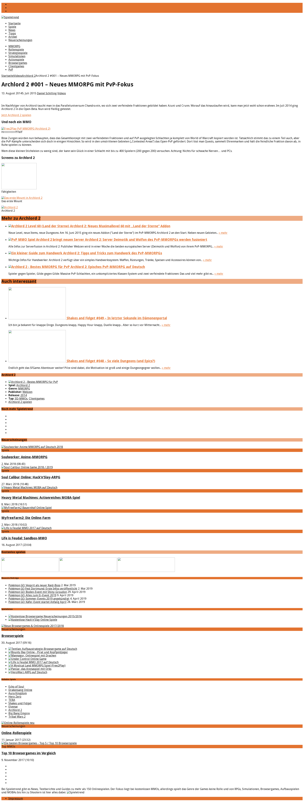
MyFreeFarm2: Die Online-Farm (25, 518)
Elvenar (13, 706)
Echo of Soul (16, 686)
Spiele (12, 26)
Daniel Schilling (47, 93)
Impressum (15, 798)
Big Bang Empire (19, 713)
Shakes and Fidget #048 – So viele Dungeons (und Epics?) (110, 361)
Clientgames (16, 66)
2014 (23, 395)
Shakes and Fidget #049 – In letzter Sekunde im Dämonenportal (116, 318)
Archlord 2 (23, 385)
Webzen (27, 392)
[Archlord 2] (33, 382)
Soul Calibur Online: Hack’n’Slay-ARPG (30, 477)
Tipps (12, 33)
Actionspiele (16, 59)
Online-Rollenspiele (16, 733)
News (11, 30)
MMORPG (14, 46)
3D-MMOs (21, 398)
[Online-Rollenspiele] (17, 722)
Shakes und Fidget (19, 703)
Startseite (14, 23)
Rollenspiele (16, 49)
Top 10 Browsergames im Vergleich (28, 753)
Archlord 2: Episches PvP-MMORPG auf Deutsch (107, 267)
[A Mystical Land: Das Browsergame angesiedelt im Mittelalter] (36, 665)
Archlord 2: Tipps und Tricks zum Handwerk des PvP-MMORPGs (112, 253)
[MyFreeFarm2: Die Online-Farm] (26, 507)
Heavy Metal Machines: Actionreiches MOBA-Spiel (40, 498)
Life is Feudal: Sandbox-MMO (24, 538)
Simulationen (16, 56)
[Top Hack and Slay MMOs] (32, 619)
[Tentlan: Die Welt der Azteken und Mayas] (42, 649)
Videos (61, 93)
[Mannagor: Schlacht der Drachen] (32, 655)
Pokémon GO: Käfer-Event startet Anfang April (37, 602)
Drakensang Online (20, 690)
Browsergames (17, 63)
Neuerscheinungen (20, 40)
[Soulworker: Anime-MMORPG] (32, 447)
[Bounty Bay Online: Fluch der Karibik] (38, 652)
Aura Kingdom (17, 693)
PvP (10, 69)
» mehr (223, 232)
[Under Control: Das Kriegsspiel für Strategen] (27, 659)
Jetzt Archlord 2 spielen (16, 115)
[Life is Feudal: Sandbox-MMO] (26, 528)
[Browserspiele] (32, 626)
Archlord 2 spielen (20, 402)
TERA (11, 700)
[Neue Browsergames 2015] (45, 616)
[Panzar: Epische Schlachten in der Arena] (29, 669)
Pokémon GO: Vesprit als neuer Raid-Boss (34, 585)
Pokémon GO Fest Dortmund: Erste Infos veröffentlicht (42, 588)
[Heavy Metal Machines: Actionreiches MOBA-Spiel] (29, 487)
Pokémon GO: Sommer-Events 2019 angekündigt (38, 598)
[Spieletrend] (152, 17)
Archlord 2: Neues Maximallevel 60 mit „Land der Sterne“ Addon (119, 226)
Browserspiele (12, 636)
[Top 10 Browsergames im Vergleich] (39, 743)
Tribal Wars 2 (17, 716)
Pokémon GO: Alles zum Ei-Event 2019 (32, 595)
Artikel (12, 36)
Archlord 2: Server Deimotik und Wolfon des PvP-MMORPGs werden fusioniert (145, 239)
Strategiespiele (17, 53)
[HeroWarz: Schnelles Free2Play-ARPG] (27, 672)
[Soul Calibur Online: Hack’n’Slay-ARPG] (27, 467)
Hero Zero (14, 696)
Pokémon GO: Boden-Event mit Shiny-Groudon (37, 592)
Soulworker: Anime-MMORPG (24, 457)
